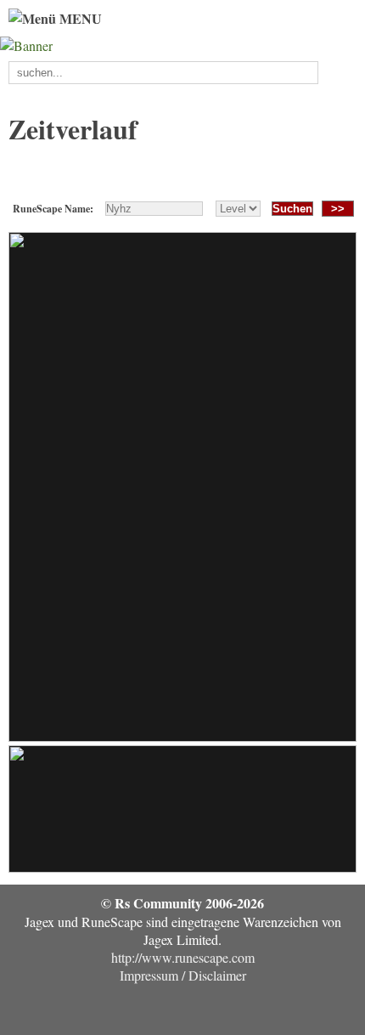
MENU (79, 18)
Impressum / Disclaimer (183, 975)
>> (338, 208)
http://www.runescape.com (183, 957)
